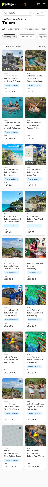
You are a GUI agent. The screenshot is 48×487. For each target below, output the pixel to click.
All (3, 28)
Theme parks (9, 36)
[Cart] (38, 4)
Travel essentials (30, 28)
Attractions (13, 28)
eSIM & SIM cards (27, 36)
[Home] (14, 4)
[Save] (19, 53)
